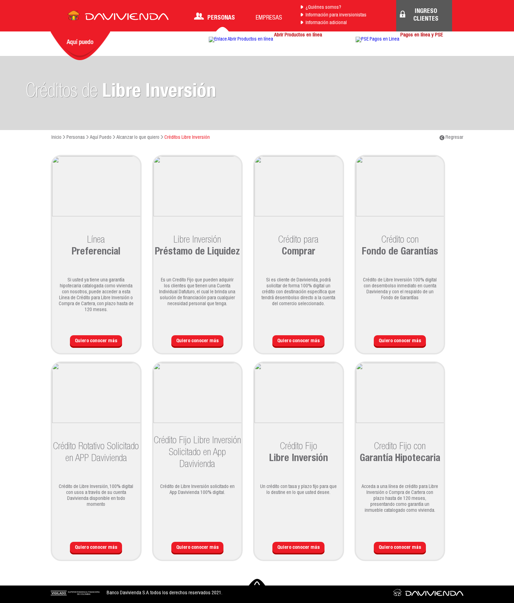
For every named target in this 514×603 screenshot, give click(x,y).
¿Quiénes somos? (323, 7)
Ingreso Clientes (425, 15)
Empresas (269, 18)
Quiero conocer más (96, 341)
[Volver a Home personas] (118, 17)
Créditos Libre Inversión (187, 137)
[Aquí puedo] (80, 45)
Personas (221, 18)
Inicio (56, 137)
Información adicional (326, 23)
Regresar (453, 137)
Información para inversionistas (336, 15)
